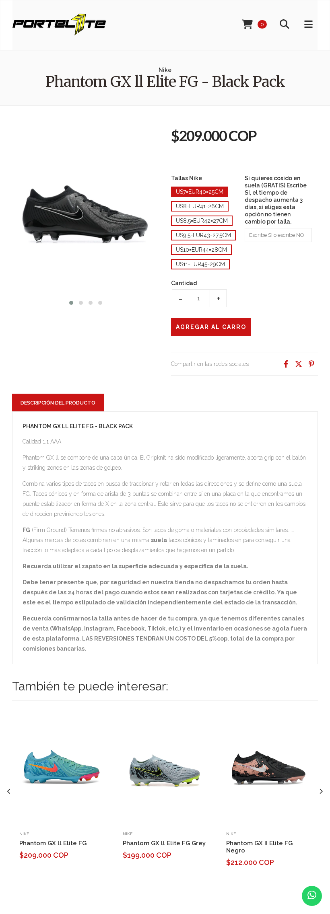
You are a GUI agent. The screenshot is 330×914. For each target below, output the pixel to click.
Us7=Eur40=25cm (199, 192)
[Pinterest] (311, 364)
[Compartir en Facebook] (285, 364)
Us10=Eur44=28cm (201, 249)
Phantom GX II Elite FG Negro (259, 847)
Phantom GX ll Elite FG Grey (164, 843)
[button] (71, 302)
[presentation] (9, 791)
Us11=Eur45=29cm (200, 264)
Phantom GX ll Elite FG (53, 843)
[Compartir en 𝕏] (298, 364)
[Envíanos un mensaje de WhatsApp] (312, 896)
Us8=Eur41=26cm (200, 206)
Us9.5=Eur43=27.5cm (203, 235)
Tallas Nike (186, 178)
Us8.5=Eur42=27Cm (202, 221)
